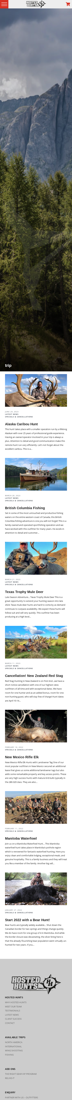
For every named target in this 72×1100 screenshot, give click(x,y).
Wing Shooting (14, 1050)
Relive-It (9, 1078)
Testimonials (12, 1010)
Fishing (9, 1054)
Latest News (12, 1014)
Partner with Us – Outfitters (21, 1097)
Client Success (13, 1018)
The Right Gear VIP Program (21, 1073)
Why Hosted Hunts (15, 1002)
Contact (10, 1023)
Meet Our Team (13, 1006)
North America (13, 1042)
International (13, 1046)
